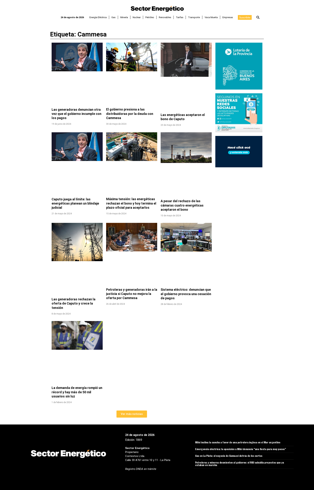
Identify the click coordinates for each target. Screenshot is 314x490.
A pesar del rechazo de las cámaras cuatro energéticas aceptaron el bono (182, 205)
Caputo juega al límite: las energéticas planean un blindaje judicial (75, 203)
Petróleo (149, 17)
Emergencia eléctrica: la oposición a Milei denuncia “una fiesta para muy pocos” (240, 449)
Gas (113, 17)
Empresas (227, 17)
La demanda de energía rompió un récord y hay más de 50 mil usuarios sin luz (77, 392)
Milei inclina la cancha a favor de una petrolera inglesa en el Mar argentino (237, 443)
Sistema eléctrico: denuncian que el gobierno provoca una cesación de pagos (186, 294)
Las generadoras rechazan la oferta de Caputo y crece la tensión (73, 303)
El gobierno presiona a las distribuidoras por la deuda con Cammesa (129, 113)
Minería (124, 17)
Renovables (165, 17)
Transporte (194, 17)
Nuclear (137, 17)
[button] (258, 17)
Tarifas (179, 17)
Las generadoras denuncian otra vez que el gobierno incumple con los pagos (76, 114)
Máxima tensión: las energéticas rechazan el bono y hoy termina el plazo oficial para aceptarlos (131, 203)
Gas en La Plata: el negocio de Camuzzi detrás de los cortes (228, 456)
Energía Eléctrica (98, 17)
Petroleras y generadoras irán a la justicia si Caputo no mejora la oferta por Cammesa (131, 294)
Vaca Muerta (211, 17)
